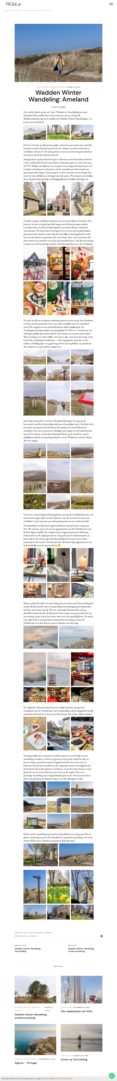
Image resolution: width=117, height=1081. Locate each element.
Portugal (19, 1059)
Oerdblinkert (78, 514)
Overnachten (66, 1007)
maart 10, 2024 (74, 87)
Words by (58, 107)
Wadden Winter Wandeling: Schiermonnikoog (81, 950)
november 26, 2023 (47, 1059)
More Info (58, 1078)
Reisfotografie (15, 10)
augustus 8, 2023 (81, 1056)
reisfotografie (37, 933)
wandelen (55, 87)
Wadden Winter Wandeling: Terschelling (28, 950)
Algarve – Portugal (26, 1063)
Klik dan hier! (68, 840)
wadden (49, 933)
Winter (63, 87)
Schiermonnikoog (22, 1007)
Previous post (21, 945)
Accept (64, 1078)
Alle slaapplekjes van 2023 (76, 1011)
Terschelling (66, 1056)
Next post (72, 945)
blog (27, 933)
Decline (70, 1078)
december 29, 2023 (81, 1007)
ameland (19, 933)
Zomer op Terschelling (74, 1059)
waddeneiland (21, 936)
